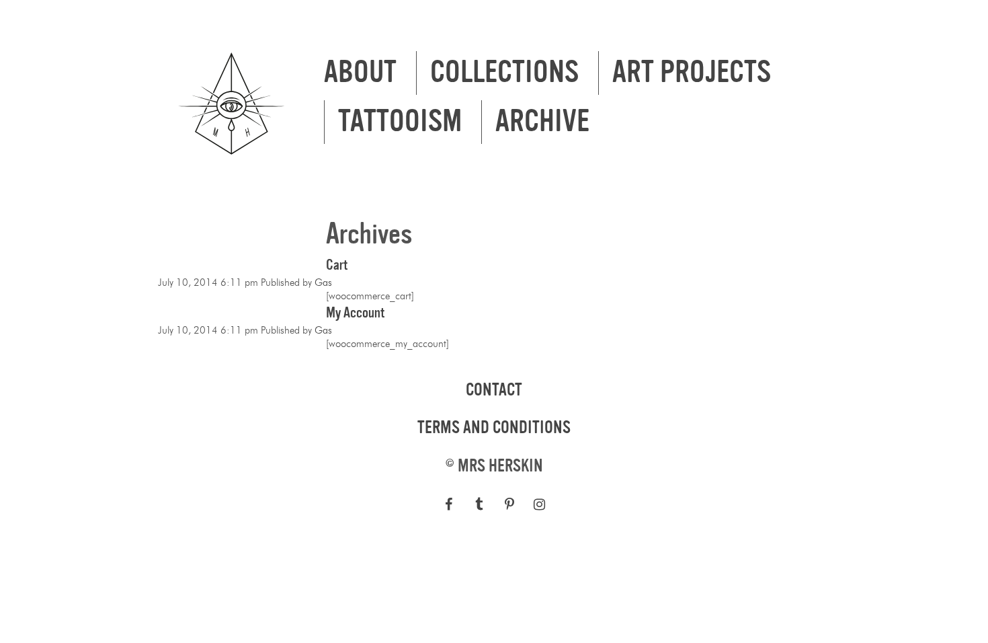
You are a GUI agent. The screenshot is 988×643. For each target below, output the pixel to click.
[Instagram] (539, 504)
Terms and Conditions (494, 428)
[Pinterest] (509, 504)
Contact (494, 390)
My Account (355, 313)
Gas (323, 282)
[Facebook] (449, 504)
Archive (542, 121)
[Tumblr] (479, 504)
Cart (336, 265)
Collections (504, 72)
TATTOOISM (400, 121)
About (360, 72)
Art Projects (691, 72)
